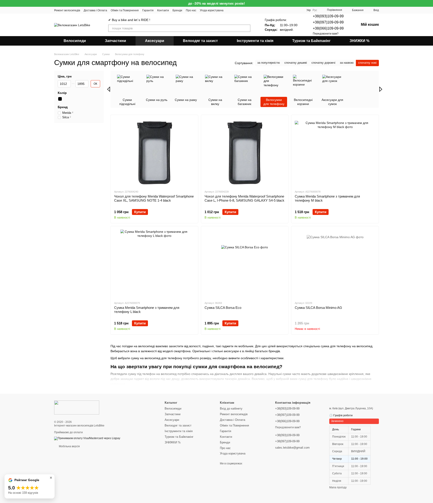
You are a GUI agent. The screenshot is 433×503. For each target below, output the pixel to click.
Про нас (191, 10)
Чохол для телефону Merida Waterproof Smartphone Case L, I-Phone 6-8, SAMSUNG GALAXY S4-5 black (244, 198)
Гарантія (148, 10)
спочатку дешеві (295, 62)
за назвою (347, 62)
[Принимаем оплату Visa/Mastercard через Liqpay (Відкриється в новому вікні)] (87, 438)
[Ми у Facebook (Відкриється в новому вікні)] (235, 10)
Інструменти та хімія (255, 41)
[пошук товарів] (246, 28)
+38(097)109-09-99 (328, 22)
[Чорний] (60, 99)
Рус (315, 10)
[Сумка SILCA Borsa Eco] (245, 263)
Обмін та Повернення (125, 10)
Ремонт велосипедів (67, 10)
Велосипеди (75, 41)
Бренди (177, 10)
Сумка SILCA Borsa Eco (223, 308)
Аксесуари (154, 41)
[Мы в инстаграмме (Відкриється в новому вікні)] (240, 10)
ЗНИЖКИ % (359, 41)
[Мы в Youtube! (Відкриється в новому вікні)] (230, 10)
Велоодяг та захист (200, 41)
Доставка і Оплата (95, 10)
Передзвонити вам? (326, 33)
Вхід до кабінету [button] (231, 408)
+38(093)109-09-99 (328, 16)
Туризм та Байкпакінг (311, 41)
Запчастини (115, 41)
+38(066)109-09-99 (328, 28)
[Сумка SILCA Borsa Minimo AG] (335, 263)
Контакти (163, 10)
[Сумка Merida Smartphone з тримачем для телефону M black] (335, 152)
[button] (429, 3)
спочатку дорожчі (323, 62)
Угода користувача (211, 10)
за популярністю (268, 62)
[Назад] (108, 89)
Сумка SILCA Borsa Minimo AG (318, 308)
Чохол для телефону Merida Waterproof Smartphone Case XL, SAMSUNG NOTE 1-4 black (154, 198)
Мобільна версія (69, 446)
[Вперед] (380, 89)
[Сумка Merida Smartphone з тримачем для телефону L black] (154, 263)
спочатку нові (367, 62)
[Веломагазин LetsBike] (76, 407)
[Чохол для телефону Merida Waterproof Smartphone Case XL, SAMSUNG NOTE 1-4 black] (154, 152)
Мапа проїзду (338, 487)
